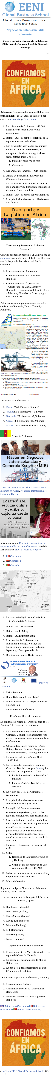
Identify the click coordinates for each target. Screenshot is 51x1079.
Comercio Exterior (9, 494)
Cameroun (15, 556)
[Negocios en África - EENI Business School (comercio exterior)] (25, 24)
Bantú (39, 768)
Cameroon (15, 560)
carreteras (5, 257)
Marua (9, 425)
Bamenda (11, 416)
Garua (9, 420)
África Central (29, 119)
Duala (9, 407)
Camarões (15, 565)
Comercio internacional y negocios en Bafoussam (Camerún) (22, 544)
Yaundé (10, 411)
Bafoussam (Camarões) (29, 1009)
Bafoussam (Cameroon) (16, 1006)
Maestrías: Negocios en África (16, 487)
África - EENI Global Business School (23, 1071)
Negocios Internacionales (34, 490)
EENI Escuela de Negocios (29, 549)
